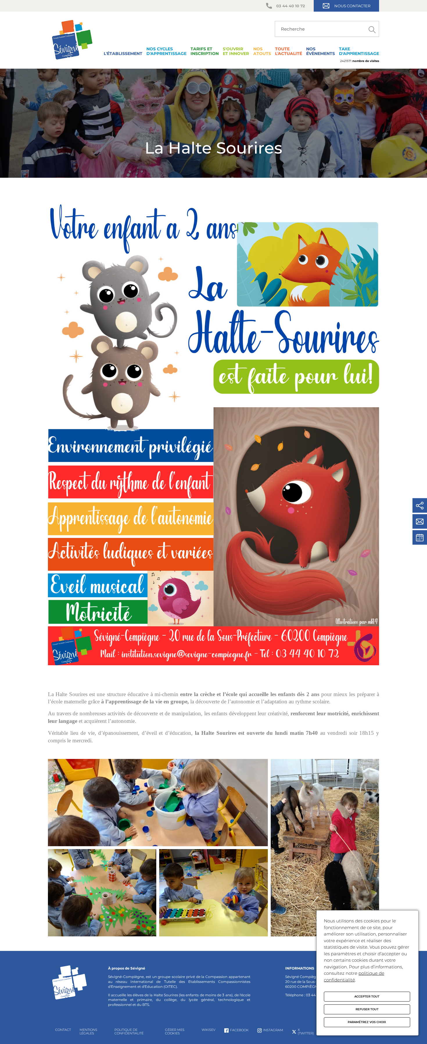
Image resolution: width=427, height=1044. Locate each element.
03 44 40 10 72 (290, 5)
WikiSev (209, 1030)
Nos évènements (320, 51)
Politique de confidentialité (128, 1032)
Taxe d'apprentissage (359, 51)
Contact (63, 1030)
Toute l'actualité (288, 51)
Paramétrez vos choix (367, 1022)
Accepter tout (366, 996)
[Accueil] (72, 61)
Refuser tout (367, 1009)
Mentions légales (88, 1032)
